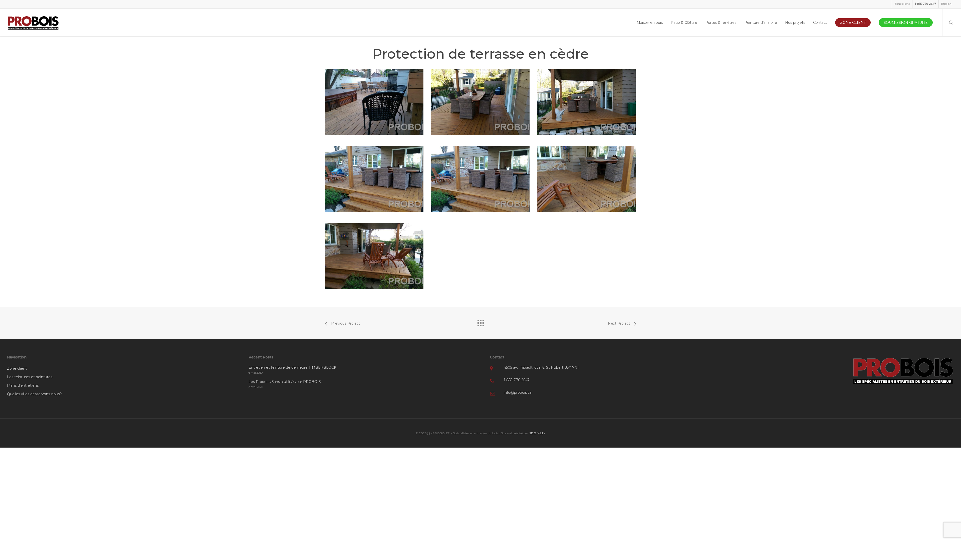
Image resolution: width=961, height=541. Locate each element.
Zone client (17, 368)
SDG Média (537, 433)
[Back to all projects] (480, 322)
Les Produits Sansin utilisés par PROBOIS (285, 381)
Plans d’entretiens (23, 385)
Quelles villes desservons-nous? (34, 394)
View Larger (375, 98)
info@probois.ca (518, 392)
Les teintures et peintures (29, 377)
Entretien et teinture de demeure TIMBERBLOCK (292, 367)
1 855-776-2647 (517, 380)
